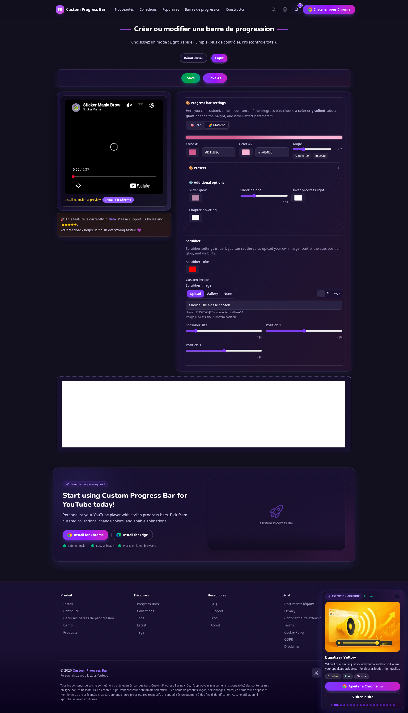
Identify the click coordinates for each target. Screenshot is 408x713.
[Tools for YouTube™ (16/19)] (384, 705)
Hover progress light (308, 190)
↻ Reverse (302, 156)
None (228, 293)
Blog (214, 618)
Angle (297, 144)
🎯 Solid (196, 125)
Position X (193, 345)
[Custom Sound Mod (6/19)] (351, 705)
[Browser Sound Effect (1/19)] (331, 705)
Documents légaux (299, 604)
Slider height (250, 190)
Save (191, 78)
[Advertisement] (203, 414)
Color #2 (245, 144)
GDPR (288, 639)
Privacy (289, 611)
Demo (67, 625)
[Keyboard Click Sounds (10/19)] (364, 705)
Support (217, 611)
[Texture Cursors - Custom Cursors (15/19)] (381, 705)
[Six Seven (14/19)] (377, 705)
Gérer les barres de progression (88, 618)
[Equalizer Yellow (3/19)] (339, 705)
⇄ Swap (320, 156)
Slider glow (198, 190)
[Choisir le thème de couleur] (285, 9)
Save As (215, 78)
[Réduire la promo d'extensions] (397, 596)
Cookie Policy (294, 632)
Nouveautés (124, 9)
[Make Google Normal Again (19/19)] (394, 705)
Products (70, 632)
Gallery (212, 293)
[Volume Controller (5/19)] (347, 705)
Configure (71, 611)
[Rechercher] (273, 9)
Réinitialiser (193, 58)
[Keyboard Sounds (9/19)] (361, 705)
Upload (195, 293)
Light (219, 58)
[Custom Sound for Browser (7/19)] (354, 705)
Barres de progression (202, 9)
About (215, 625)
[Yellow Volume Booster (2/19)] (335, 705)
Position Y (273, 325)
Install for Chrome (118, 200)
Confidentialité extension (304, 618)
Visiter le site (362, 697)
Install (68, 604)
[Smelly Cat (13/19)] (374, 705)
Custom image (197, 279)
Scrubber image (198, 285)
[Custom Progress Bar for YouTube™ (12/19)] (371, 705)
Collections (148, 9)
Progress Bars (148, 604)
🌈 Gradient (217, 125)
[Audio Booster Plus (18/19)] (390, 705)
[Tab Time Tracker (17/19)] (387, 705)
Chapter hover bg (203, 210)
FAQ (214, 604)
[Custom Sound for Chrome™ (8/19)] (357, 705)
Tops (140, 618)
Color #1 (192, 144)
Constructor (235, 9)
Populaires (170, 9)
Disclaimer (292, 646)
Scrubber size (197, 325)
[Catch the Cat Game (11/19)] (367, 705)
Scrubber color (197, 261)
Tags (140, 632)
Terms (289, 625)
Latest (141, 625)
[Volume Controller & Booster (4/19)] (344, 705)
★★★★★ (69, 224)
